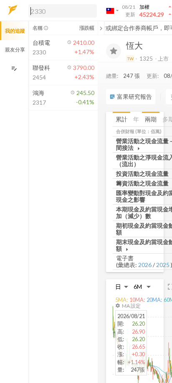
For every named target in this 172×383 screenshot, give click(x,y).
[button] (61, 10)
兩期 (151, 119)
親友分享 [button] (15, 49)
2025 (162, 264)
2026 (145, 264)
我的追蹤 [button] (15, 31)
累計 (121, 119)
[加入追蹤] (113, 51)
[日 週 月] (122, 286)
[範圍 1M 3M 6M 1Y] (142, 286)
